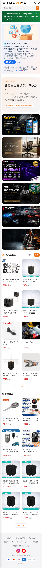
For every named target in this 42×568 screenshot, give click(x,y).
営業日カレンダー (9, 542)
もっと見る (21, 386)
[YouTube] (24, 551)
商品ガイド (10, 538)
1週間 (30, 255)
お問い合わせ (31, 538)
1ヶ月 (36, 255)
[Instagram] (18, 551)
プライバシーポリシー (23, 542)
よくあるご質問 (20, 538)
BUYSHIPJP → (21, 71)
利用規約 (35, 542)
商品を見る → (10, 62)
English (19, 62)
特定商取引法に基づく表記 (21, 546)
